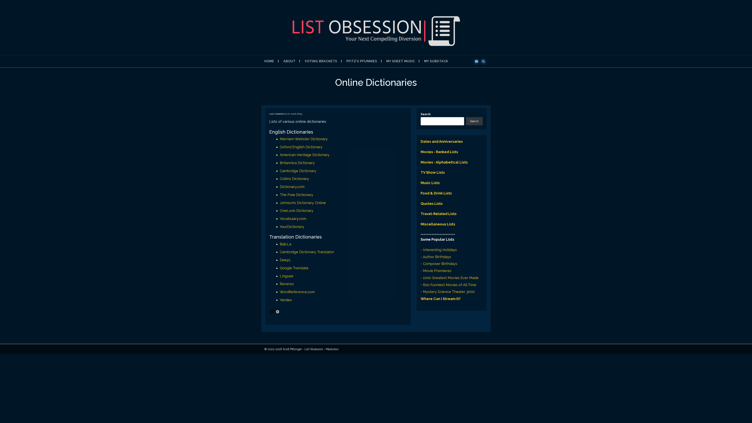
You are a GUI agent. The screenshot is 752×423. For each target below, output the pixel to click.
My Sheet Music (400, 61)
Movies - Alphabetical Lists (444, 162)
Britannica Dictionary (297, 163)
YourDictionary (292, 227)
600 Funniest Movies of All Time (449, 285)
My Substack (436, 61)
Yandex (286, 300)
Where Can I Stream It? (441, 299)
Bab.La (285, 244)
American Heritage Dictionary (304, 155)
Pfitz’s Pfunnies (361, 61)
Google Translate (294, 268)
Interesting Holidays (440, 250)
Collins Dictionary (294, 179)
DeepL (285, 260)
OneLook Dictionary (296, 211)
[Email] (476, 61)
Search (426, 114)
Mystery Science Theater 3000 (449, 292)
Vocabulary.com (293, 219)
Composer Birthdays (440, 264)
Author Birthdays (437, 257)
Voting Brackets (321, 61)
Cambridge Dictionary (298, 171)
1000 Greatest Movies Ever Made (451, 278)
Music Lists (430, 183)
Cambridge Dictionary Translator (307, 252)
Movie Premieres (437, 271)
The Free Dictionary (296, 195)
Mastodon (332, 349)
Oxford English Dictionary (301, 147)
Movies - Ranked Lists (439, 152)
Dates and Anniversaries (442, 141)
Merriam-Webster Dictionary (304, 139)
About (289, 61)
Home (269, 61)
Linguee (286, 276)
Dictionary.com (292, 187)
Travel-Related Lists (438, 214)
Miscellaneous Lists (438, 224)
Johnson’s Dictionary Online (303, 203)
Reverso (287, 284)
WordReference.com (297, 292)
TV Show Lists (433, 172)
